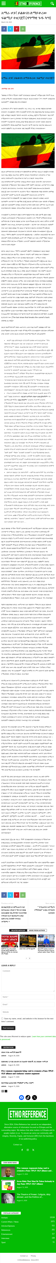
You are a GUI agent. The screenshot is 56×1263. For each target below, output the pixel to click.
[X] (33, 1150)
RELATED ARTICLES (18, 930)
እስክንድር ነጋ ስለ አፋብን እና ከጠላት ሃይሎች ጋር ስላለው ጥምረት (24, 1061)
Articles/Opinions (8, 1226)
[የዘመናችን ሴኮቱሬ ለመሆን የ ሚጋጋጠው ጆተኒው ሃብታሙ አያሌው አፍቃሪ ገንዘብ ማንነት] (46, 941)
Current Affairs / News (10, 1222)
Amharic (5, 946)
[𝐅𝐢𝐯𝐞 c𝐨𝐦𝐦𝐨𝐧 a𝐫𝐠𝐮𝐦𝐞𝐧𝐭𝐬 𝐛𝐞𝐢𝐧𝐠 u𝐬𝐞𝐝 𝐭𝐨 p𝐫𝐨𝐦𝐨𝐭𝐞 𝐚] (8, 1172)
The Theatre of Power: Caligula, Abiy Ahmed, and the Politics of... (33, 1195)
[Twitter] (10, 29)
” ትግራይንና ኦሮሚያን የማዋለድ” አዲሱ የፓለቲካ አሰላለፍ (45, 910)
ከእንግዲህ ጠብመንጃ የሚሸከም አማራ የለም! (17, 1082)
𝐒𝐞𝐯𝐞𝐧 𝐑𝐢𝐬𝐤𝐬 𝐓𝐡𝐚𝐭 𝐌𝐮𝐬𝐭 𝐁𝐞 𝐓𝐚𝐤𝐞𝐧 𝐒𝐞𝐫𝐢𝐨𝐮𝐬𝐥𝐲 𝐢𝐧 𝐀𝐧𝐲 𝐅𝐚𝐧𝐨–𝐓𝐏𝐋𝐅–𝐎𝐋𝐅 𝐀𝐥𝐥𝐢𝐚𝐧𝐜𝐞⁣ (35, 1182)
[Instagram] (28, 1150)
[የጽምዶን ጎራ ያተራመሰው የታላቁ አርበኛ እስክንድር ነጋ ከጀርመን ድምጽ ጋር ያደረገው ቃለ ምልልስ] (9, 941)
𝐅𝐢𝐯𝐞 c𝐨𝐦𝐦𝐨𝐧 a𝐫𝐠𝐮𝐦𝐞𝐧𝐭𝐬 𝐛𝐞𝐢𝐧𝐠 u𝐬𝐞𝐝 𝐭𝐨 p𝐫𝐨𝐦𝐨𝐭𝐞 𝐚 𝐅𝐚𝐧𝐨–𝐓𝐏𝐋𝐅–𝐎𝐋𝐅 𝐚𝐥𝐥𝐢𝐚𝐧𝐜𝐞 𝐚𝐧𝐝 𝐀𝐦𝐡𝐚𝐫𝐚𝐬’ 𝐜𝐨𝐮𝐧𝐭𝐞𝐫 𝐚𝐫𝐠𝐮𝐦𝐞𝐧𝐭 (27, 1072)
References (5, 1230)
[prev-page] (26, 958)
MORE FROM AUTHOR (37, 930)
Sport (3, 1242)
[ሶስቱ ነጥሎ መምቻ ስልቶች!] (28, 941)
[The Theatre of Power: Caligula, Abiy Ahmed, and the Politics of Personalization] (8, 1198)
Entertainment (6, 1234)
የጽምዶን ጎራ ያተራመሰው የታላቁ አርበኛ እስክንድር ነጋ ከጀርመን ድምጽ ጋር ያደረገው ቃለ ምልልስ (9, 951)
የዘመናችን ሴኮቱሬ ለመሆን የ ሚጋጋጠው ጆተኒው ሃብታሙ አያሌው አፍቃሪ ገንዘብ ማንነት (46, 950)
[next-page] (29, 958)
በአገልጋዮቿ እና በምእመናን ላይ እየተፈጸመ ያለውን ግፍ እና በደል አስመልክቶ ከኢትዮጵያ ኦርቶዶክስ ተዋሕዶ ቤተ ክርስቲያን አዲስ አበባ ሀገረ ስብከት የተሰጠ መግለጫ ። (14, 914)
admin (3, 1056)
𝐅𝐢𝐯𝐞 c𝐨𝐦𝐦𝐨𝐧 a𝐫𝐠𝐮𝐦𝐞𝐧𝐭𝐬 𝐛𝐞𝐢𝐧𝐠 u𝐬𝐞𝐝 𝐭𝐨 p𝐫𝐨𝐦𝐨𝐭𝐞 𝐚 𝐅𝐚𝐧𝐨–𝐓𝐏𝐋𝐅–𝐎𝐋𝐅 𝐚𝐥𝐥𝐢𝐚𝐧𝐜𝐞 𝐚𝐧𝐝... (35, 1169)
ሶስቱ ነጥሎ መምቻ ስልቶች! (27, 949)
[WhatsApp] (23, 29)
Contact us (24, 1256)
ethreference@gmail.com (33, 1145)
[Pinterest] (16, 29)
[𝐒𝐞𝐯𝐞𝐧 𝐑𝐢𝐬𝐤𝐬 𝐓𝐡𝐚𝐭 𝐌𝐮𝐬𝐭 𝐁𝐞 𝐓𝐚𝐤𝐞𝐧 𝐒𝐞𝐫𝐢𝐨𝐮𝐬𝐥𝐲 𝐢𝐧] (8, 1185)
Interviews (5, 1238)
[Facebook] (4, 29)
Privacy (33, 1256)
